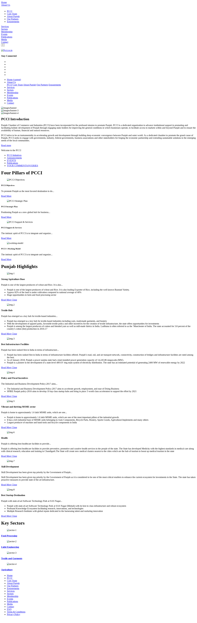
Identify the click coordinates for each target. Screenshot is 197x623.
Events (4, 34)
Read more (6, 145)
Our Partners (12, 19)
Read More (6, 196)
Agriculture (7, 569)
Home (4, 2)
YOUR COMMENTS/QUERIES (22, 165)
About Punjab (13, 16)
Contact (4, 42)
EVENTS (11, 160)
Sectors (4, 29)
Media (4, 39)
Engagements (13, 21)
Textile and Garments (11, 558)
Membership (7, 31)
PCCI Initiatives (14, 155)
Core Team (12, 14)
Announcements (14, 158)
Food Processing (9, 536)
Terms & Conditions (16, 612)
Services (5, 26)
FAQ (9, 609)
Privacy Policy (13, 614)
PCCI (9, 11)
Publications (6, 37)
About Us (5, 5)
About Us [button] (11, 82)
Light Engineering (10, 547)
